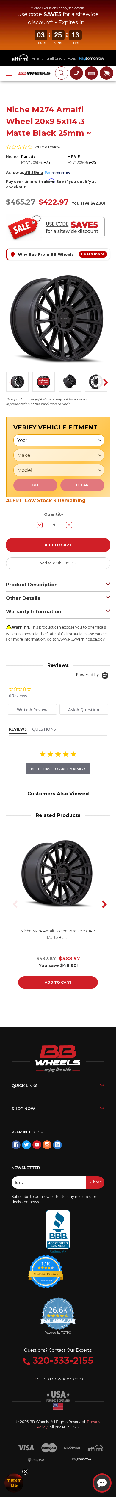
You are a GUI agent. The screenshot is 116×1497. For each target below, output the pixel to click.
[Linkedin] (57, 1144)
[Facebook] (16, 1144)
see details (76, 8)
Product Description (32, 585)
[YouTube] (36, 1144)
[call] (76, 73)
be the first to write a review (58, 768)
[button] (91, 73)
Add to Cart (58, 982)
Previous (9, 382)
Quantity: (54, 514)
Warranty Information (33, 611)
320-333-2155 (61, 1360)
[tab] (32, 709)
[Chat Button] (102, 1483)
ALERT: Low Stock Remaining (46, 500)
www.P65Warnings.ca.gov (81, 639)
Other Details (23, 598)
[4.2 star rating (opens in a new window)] (46, 1267)
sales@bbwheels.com (60, 1378)
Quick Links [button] (25, 1085)
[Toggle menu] (7, 73)
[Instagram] (47, 1144)
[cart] (106, 73)
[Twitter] (26, 1144)
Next (103, 382)
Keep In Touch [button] (27, 1132)
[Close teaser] (25, 1472)
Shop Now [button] (23, 1108)
